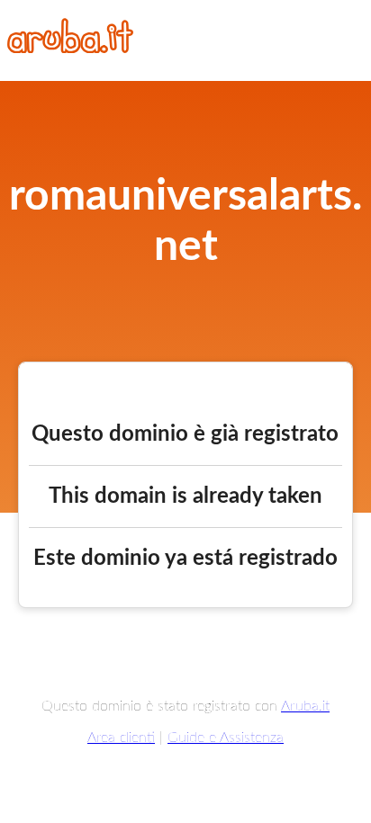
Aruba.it (305, 706)
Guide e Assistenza (225, 737)
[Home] (70, 48)
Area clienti (121, 737)
